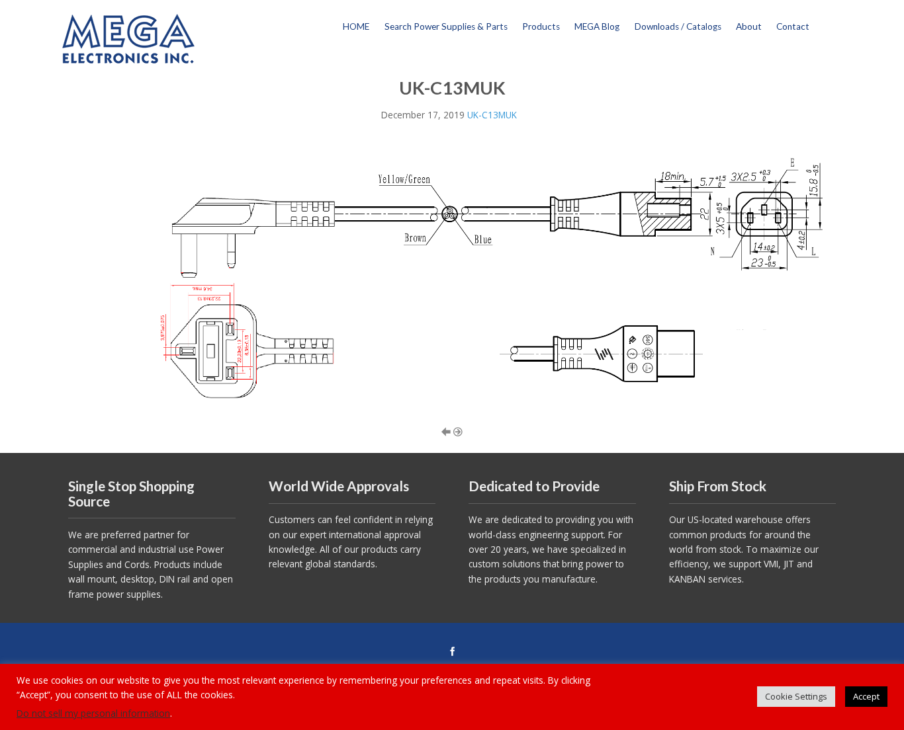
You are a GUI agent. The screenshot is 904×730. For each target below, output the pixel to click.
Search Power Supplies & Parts (446, 26)
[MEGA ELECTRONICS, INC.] (128, 37)
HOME (356, 26)
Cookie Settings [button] (796, 696)
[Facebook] (452, 652)
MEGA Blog (596, 26)
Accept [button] (866, 696)
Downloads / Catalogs (678, 26)
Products (541, 26)
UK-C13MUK (492, 114)
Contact (792, 26)
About (749, 26)
